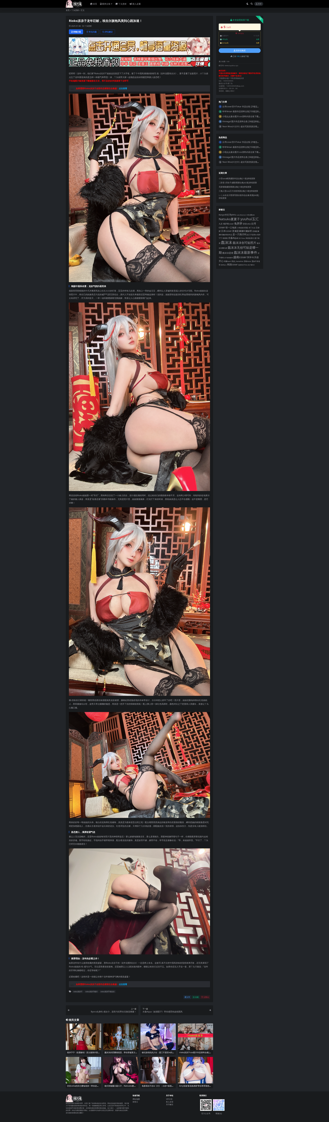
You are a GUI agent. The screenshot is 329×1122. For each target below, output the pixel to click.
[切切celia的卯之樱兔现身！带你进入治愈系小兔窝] (83, 1070)
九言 (221, 223)
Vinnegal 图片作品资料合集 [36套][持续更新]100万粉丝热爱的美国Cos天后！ (257, 121)
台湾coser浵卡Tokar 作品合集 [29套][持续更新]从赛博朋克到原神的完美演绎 (257, 106)
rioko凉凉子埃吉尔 (107, 991)
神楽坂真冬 (250, 238)
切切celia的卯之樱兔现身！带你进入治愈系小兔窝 (83, 1087)
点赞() (206, 997)
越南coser (240, 257)
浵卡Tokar (242, 238)
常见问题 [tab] (93, 31)
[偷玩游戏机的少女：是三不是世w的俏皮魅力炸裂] (158, 1036)
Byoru (232, 214)
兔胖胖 (238, 223)
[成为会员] (139, 47)
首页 (95, 3)
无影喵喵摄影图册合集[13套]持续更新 (235, 186)
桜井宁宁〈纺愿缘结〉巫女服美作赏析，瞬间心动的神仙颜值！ (82, 1053)
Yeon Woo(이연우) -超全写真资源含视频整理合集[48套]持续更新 (251, 126)
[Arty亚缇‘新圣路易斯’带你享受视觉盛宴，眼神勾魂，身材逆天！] (195, 1070)
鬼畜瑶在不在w (243, 265)
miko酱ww (250, 215)
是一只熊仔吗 (239, 234)
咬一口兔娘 (231, 227)
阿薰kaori (227, 261)
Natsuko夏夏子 (229, 219)
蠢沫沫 (226, 242)
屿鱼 (246, 227)
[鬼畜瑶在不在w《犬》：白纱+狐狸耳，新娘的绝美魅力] (158, 1070)
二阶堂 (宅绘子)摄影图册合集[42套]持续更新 (238, 182)
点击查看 (123, 88)
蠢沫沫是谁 (227, 252)
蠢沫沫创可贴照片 (244, 243)
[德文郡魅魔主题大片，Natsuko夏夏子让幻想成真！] (121, 1070)
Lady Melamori (241, 215)
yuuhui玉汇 (249, 219)
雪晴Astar (247, 261)
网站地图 (136, 1099)
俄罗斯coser (228, 223)
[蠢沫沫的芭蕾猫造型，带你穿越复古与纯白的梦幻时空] (121, 1036)
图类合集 (106, 3)
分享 (188, 997)
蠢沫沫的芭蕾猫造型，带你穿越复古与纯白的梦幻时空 (119, 1053)
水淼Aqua (233, 237)
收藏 (197, 997)
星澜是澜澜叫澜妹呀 (242, 230)
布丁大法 (252, 228)
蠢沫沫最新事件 (245, 252)
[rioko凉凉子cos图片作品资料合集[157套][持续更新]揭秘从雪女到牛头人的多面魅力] (195, 1036)
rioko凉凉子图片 (91, 991)
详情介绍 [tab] (77, 31)
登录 (260, 4)
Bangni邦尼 (224, 214)
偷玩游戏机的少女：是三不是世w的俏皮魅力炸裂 (158, 1053)
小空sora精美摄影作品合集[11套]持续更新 (237, 178)
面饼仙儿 (224, 265)
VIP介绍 (169, 1099)
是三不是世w (252, 234)
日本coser (226, 230)
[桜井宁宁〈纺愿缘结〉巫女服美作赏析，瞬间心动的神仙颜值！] (83, 1036)
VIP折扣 (241, 33)
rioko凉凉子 (77, 991)
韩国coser (232, 264)
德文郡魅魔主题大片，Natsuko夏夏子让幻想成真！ (120, 1087)
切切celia (247, 223)
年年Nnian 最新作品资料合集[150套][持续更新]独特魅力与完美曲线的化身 (256, 111)
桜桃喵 (225, 238)
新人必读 (169, 1102)
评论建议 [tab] (109, 31)
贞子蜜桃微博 (228, 258)
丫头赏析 (122, 3)
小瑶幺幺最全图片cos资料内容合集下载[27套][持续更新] (248, 116)
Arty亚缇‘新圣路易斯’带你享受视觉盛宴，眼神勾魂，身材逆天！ (195, 1087)
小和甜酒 (240, 228)
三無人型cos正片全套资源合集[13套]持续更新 (238, 191)
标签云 (135, 1102)
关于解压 (169, 1104)
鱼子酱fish (251, 265)
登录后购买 (241, 51)
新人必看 (136, 3)
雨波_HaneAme (237, 261)
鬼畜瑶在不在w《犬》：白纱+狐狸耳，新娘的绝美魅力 (157, 1087)
